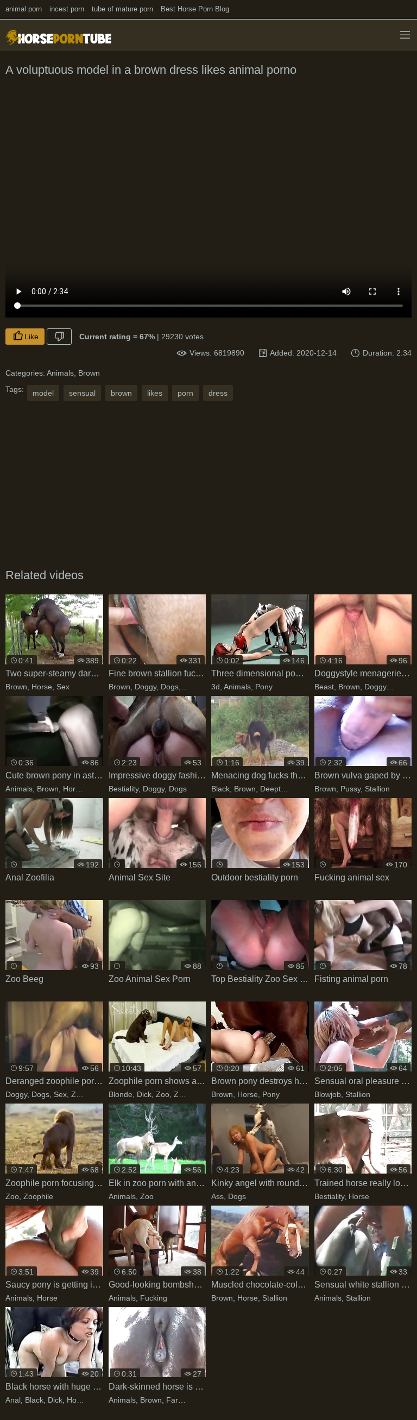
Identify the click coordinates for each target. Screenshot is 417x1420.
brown (121, 393)
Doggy (145, 686)
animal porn (23, 9)
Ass (217, 1196)
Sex (63, 686)
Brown (89, 373)
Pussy (350, 788)
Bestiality (123, 788)
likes (154, 393)
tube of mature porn (122, 9)
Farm (175, 1400)
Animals (60, 373)
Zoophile (189, 1094)
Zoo (78, 1094)
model (43, 393)
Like (31, 336)
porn (185, 393)
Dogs (170, 686)
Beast (324, 686)
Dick (144, 1094)
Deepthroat (279, 788)
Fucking (196, 686)
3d (215, 686)
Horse (41, 686)
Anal (13, 1400)
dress (218, 393)
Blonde (120, 1094)
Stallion (377, 788)
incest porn (66, 9)
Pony (264, 686)
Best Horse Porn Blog (195, 9)
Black (220, 788)
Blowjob (327, 1094)
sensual (82, 393)
